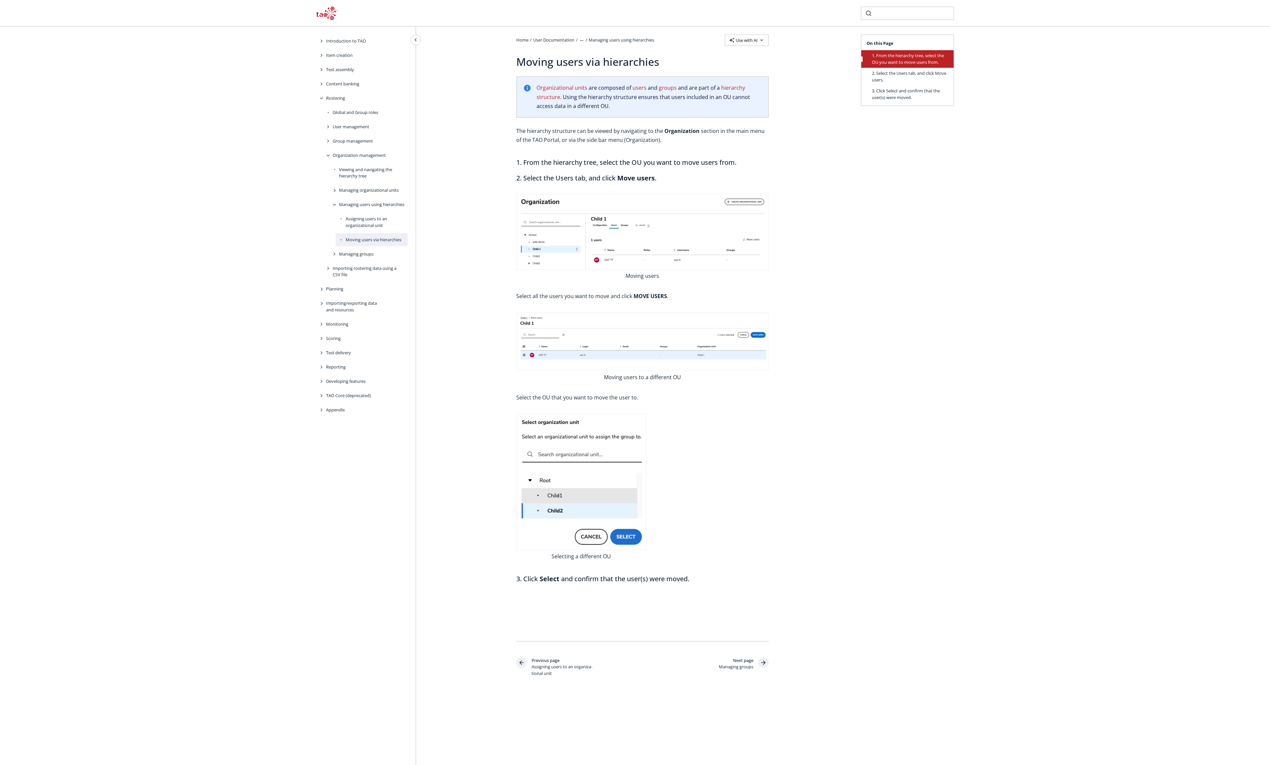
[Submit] (868, 13)
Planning (334, 289)
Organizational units (562, 87)
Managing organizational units (369, 190)
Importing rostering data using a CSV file (364, 271)
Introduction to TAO (346, 41)
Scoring (333, 338)
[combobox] (907, 13)
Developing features (346, 381)
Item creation (339, 55)
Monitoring (337, 324)
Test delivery (338, 353)
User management (351, 127)
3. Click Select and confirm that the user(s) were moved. (906, 94)
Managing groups (356, 254)
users (639, 87)
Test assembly (340, 69)
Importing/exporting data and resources (351, 306)
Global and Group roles (355, 112)
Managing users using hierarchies (371, 204)
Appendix (335, 410)
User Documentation (553, 40)
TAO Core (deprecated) (348, 395)
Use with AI (747, 40)
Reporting (336, 367)
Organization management (359, 155)
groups (668, 87)
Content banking (342, 84)
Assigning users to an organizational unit (366, 222)
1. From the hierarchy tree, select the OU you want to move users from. (908, 59)
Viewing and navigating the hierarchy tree (365, 172)
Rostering (335, 98)
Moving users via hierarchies (373, 240)
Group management (353, 141)
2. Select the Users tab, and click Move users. (909, 76)
